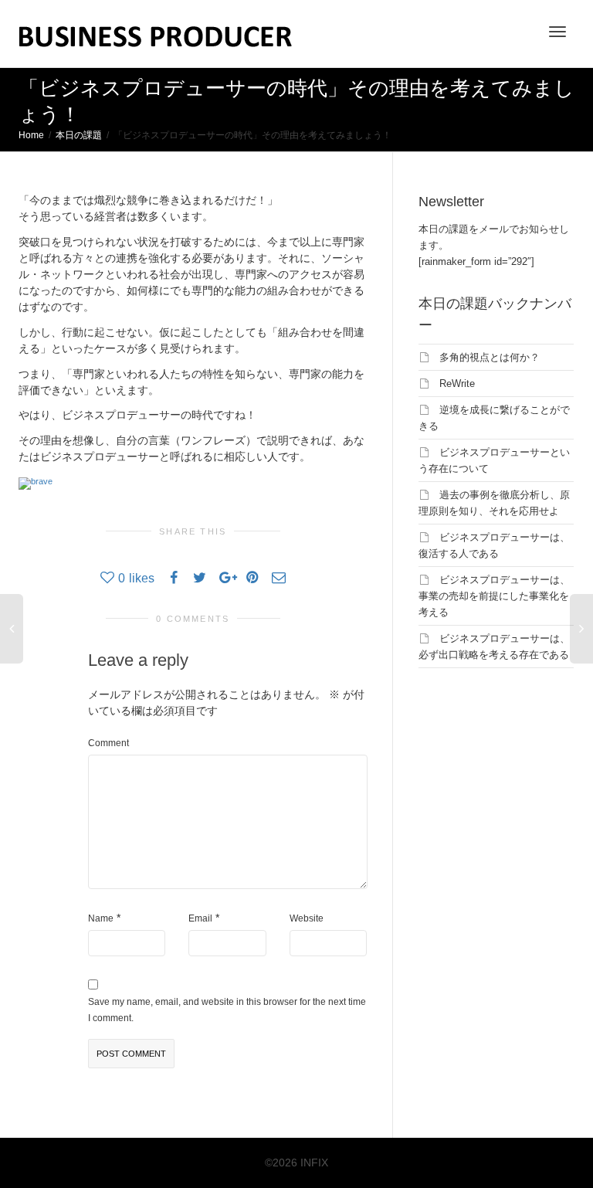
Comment (108, 743)
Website (307, 918)
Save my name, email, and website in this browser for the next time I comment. (227, 1009)
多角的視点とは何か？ (489, 357)
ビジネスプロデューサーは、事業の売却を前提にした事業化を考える (494, 596)
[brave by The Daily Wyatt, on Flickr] (36, 482)
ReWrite (457, 383)
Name (101, 918)
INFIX (314, 1162)
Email (200, 918)
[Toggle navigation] (557, 32)
